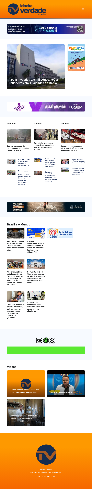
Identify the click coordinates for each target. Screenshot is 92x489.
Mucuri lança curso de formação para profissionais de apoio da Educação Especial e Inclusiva (24, 177)
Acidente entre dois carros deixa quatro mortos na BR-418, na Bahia (50, 162)
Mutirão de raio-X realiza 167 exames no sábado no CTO (24, 162)
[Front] (26, 9)
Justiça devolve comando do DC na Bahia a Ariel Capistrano (78, 171)
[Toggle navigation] (83, 9)
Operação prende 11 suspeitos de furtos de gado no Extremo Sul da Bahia (51, 176)
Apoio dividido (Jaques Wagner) (78, 160)
